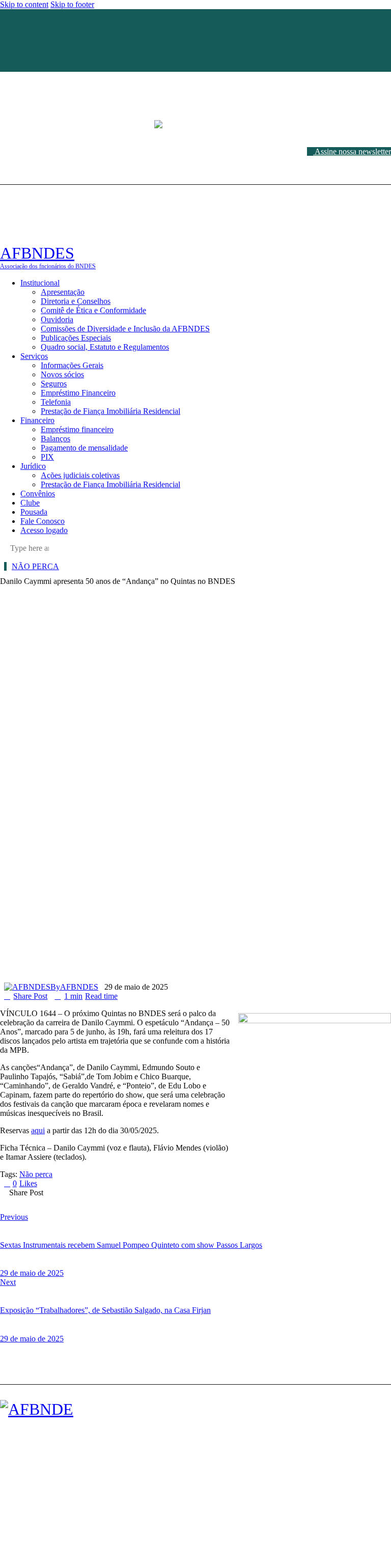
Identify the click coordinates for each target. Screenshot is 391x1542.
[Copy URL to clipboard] (149, 1200)
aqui (38, 1130)
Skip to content (24, 4)
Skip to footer (72, 4)
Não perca (35, 566)
